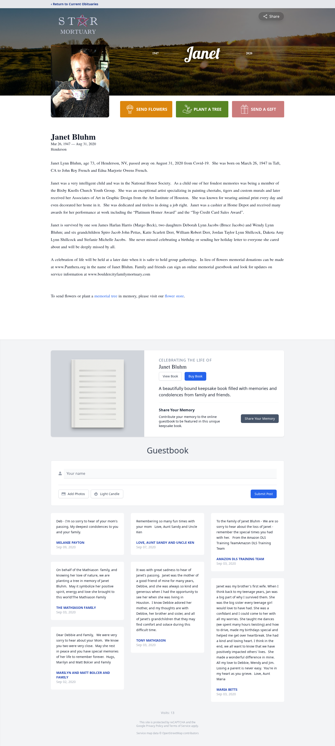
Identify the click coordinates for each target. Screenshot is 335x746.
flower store (174, 295)
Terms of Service (180, 726)
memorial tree (105, 295)
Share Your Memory (260, 418)
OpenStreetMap (172, 733)
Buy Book (195, 376)
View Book (170, 376)
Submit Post (264, 494)
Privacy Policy (154, 726)
